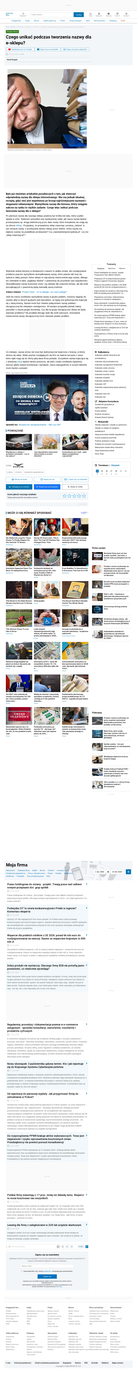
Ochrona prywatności (22, 1363)
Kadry (27, 21)
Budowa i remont (116, 1319)
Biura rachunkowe (96, 1307)
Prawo (62, 21)
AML (90, 1324)
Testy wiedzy (31, 1354)
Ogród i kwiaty (115, 1321)
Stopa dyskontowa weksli (104, 450)
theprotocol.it (114, 1349)
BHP (28, 1321)
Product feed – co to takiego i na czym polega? (44, 292)
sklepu (19, 225)
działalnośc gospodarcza (33, 472)
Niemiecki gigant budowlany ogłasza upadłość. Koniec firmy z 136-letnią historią (110, 341)
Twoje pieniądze (75, 21)
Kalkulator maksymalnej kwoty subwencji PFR (110, 388)
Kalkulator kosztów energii (105, 374)
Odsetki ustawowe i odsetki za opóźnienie (111, 425)
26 (107, 471)
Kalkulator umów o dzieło (104, 371)
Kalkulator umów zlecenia (105, 368)
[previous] (58, 1246)
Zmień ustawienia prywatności (47, 1363)
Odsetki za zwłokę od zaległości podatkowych (107, 429)
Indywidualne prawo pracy (35, 1311)
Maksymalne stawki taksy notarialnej (109, 447)
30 (126, 471)
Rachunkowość (11, 1313)
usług (19, 361)
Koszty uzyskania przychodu (106, 438)
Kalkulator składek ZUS (104, 381)
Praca (50, 1321)
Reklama (105, 1363)
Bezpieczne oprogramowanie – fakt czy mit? (40, 425)
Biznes (36, 21)
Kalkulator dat (100, 397)
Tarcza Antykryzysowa (35, 876)
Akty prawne (52, 1333)
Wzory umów (114, 1344)
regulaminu (47, 1271)
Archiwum (113, 1339)
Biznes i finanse (73, 1311)
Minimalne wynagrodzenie (98, 1339)
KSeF (123, 21)
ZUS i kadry (10, 1319)
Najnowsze (111, 268)
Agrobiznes (68, 873)
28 (116, 471)
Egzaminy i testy (32, 1344)
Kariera (78, 1363)
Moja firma (21, 27)
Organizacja (10, 1336)
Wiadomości (114, 1311)
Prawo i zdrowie (53, 1326)
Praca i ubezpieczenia (36, 873)
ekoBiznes (10, 876)
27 (111, 471)
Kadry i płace (10, 1347)
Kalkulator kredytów (102, 378)
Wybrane (122, 268)
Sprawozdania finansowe (97, 1321)
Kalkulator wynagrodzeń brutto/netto (108, 365)
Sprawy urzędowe (54, 1319)
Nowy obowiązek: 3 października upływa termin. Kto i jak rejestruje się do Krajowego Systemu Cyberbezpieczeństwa (110, 304)
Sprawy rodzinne (53, 1311)
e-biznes (18, 472)
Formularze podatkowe (118, 1347)
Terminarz (103, 465)
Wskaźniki (103, 421)
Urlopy (29, 1319)
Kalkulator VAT (100, 384)
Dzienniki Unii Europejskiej (56, 1344)
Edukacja (113, 21)
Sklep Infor (51, 1324)
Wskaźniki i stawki (96, 1333)
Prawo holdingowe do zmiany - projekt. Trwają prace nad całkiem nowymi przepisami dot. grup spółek (109, 274)
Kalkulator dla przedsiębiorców (106, 362)
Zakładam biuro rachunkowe (99, 1311)
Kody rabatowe (115, 1342)
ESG (48, 876)
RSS (86, 1363)
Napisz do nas (49, 479)
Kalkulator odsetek (74, 1344)
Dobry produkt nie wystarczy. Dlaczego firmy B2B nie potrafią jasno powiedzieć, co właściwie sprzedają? (111, 292)
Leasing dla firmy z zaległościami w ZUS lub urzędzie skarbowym (111, 329)
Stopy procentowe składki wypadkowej (109, 434)
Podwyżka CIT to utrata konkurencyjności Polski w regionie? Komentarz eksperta (110, 280)
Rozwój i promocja (12, 1344)
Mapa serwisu (117, 1363)
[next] (87, 1246)
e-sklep (43, 27)
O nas (8, 1363)
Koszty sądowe (100, 411)
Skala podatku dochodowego (99, 1349)
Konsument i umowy (54, 1316)
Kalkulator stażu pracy (75, 1347)
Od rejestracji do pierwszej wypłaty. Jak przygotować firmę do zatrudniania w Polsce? (109, 310)
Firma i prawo (99, 547)
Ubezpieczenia (32, 1316)
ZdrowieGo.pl (114, 1336)
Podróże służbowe (95, 1344)
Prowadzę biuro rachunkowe (99, 1313)
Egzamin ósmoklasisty (34, 1352)
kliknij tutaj (59, 1286)
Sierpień (115, 465)
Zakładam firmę (23, 870)
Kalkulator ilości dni (102, 394)
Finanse (51, 870)
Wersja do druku (21, 479)
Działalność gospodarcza (104, 404)
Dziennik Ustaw (53, 1336)
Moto (88, 21)
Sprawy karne (52, 1313)
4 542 (81, 1246)
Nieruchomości (99, 21)
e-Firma (36, 27)
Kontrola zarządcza (102, 414)
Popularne (100, 268)
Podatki (58, 873)
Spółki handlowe (101, 408)
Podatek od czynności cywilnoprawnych (110, 444)
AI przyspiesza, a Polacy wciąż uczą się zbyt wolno (111, 335)
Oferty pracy (114, 1352)
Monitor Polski (52, 1339)
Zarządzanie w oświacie (35, 1347)
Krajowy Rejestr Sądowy (104, 417)
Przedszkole (31, 1336)
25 (102, 471)
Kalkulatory (103, 351)
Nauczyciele (31, 1342)
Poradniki (20, 876)
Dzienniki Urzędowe (54, 1342)
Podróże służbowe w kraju (105, 441)
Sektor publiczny (49, 21)
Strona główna (11, 27)
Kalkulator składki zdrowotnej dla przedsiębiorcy (107, 356)
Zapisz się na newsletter (78, 479)
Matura (29, 1349)
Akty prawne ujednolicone (56, 1347)
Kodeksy (50, 1349)
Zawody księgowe (12, 1321)
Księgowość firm (12, 1307)
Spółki (34, 870)
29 (121, 471)
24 (97, 471)
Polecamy (97, 712)
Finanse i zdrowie (74, 1324)
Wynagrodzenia (32, 1313)
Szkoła (29, 1339)
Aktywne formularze (109, 401)
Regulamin (67, 1363)
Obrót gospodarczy (12, 1316)
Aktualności (10, 870)
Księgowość (16, 21)
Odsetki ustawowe (95, 1347)
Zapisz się (47, 1276)
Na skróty (113, 1333)
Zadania (8, 1342)
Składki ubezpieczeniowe (97, 1342)
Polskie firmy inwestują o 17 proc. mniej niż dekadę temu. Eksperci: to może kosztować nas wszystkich (110, 323)
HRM (28, 1324)
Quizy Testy (99, 454)
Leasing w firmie (63, 870)
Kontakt (95, 1363)
